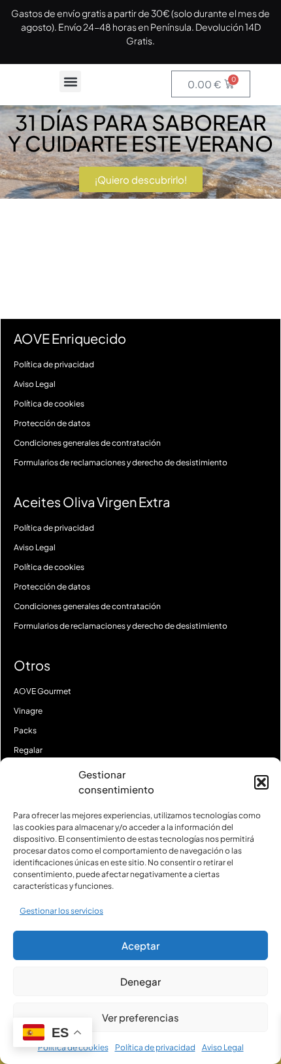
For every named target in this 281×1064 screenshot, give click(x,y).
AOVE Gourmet (42, 691)
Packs (25, 730)
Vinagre (28, 711)
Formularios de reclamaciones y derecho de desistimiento (120, 462)
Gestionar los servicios (61, 911)
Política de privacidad (155, 1047)
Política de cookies (49, 403)
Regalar (28, 750)
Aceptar (140, 945)
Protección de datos (52, 423)
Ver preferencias (140, 1017)
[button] (261, 782)
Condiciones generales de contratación (87, 443)
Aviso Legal (223, 1047)
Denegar (140, 981)
